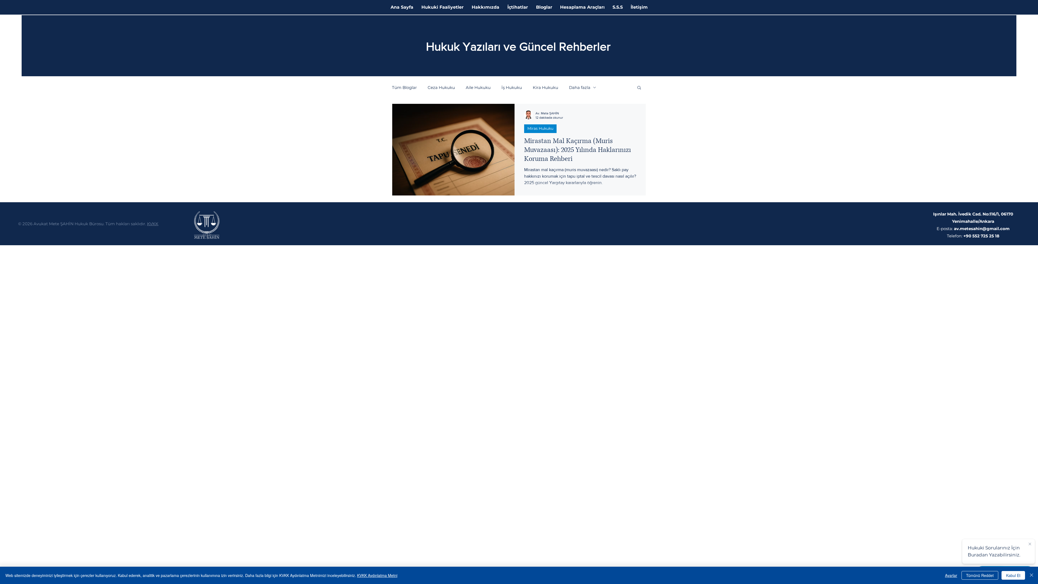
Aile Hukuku (478, 87)
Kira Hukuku (545, 87)
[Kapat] (1031, 575)
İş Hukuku (511, 87)
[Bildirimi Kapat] (1030, 544)
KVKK (152, 223)
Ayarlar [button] (951, 575)
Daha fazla (579, 87)
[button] (639, 88)
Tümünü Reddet (980, 575)
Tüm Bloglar (404, 87)
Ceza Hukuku (441, 87)
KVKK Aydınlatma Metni (377, 575)
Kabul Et (1013, 575)
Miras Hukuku (540, 128)
